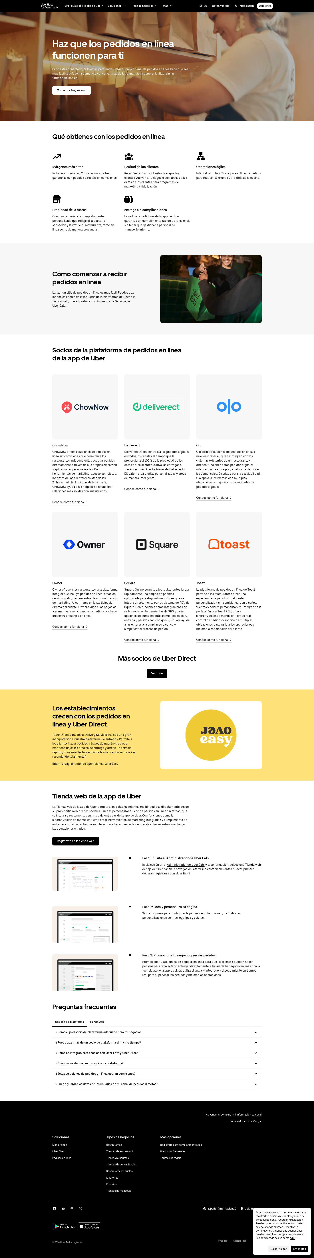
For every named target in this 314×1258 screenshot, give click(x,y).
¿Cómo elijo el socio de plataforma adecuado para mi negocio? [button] (98, 1032)
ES (205, 5)
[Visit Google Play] (64, 1227)
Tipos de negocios (142, 5)
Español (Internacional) (222, 1208)
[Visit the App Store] (89, 1226)
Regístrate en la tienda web (75, 841)
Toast (200, 583)
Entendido (299, 1248)
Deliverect (132, 445)
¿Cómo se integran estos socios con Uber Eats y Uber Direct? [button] (97, 1053)
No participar (278, 1248)
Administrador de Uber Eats (186, 864)
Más (165, 5)
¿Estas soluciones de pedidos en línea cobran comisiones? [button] (95, 1073)
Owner (57, 583)
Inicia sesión (246, 5)
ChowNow (60, 445)
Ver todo (157, 673)
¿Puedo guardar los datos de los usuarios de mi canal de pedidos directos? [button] (107, 1084)
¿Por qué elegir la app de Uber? (84, 5)
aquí (292, 1237)
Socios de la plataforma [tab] (69, 1021)
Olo (199, 445)
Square (129, 583)
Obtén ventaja (220, 5)
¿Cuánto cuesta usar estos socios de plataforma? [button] (89, 1063)
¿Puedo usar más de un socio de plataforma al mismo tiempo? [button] (98, 1042)
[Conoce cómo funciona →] (85, 406)
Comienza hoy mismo (71, 90)
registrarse (162, 873)
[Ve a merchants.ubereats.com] (50, 5)
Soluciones (114, 5)
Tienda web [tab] (97, 1021)
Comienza (265, 5)
